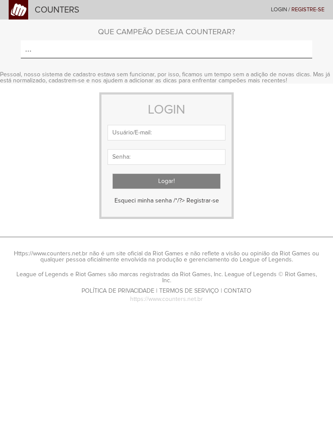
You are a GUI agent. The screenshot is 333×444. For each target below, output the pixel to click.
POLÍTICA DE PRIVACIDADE (118, 291)
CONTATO (237, 291)
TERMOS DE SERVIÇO (189, 291)
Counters (57, 10)
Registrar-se (202, 201)
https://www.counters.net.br (166, 299)
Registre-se (307, 10)
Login (279, 10)
